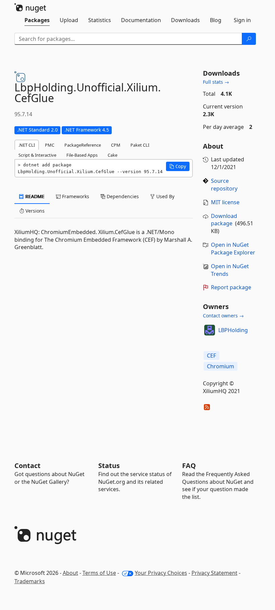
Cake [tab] (112, 155)
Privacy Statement (214, 573)
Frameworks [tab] (75, 196)
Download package (224, 219)
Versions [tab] (34, 211)
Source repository (224, 184)
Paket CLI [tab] (139, 145)
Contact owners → (223, 315)
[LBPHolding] (210, 330)
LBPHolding (233, 330)
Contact (27, 465)
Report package (231, 287)
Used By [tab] (164, 196)
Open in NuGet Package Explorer (233, 248)
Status (109, 465)
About (70, 573)
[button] (177, 166)
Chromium (220, 366)
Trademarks (29, 581)
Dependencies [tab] (122, 196)
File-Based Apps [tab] (82, 155)
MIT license (225, 202)
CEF (211, 355)
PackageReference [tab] (82, 145)
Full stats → (216, 82)
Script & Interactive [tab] (37, 155)
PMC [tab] (49, 145)
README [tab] (34, 196)
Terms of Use (99, 573)
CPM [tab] (115, 145)
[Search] (249, 39)
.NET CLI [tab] (26, 145)
